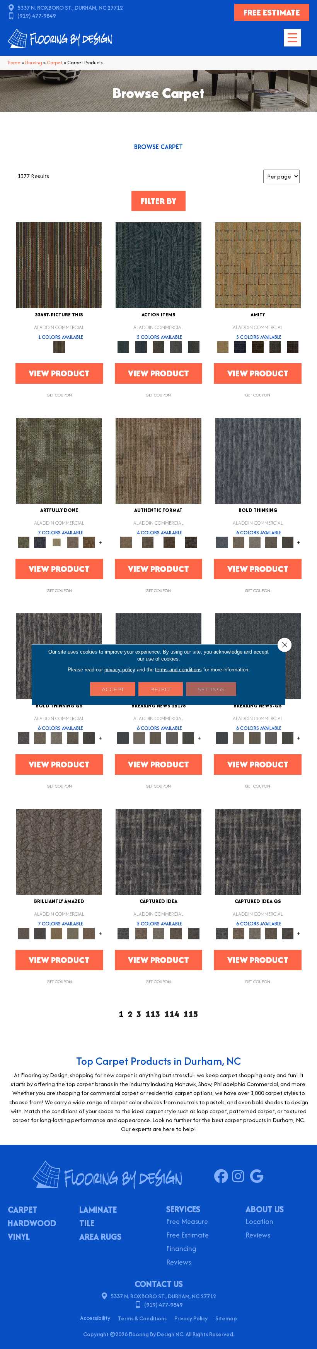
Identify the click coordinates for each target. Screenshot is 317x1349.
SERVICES (183, 1209)
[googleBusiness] (258, 1177)
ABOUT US (264, 1209)
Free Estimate (187, 1235)
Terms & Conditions (142, 1318)
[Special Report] (155, 737)
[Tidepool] (158, 264)
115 (190, 1014)
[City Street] (193, 346)
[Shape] (258, 460)
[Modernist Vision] (56, 542)
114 (171, 1014)
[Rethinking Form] (169, 542)
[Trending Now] (139, 737)
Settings (211, 689)
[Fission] (271, 542)
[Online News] (123, 737)
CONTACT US (159, 1284)
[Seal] (288, 542)
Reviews (178, 1262)
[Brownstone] (158, 346)
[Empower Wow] (73, 933)
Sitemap (226, 1318)
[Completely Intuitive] (56, 933)
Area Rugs (100, 1237)
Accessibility (95, 1318)
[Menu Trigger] (292, 37)
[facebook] (223, 1177)
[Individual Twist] (147, 542)
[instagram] (240, 1177)
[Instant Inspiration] (89, 933)
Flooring (33, 62)
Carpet (55, 62)
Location (259, 1222)
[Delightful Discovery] (59, 460)
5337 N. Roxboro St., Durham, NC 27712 (70, 7)
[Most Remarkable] (40, 542)
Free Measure (187, 1222)
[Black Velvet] (292, 346)
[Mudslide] (59, 264)
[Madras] (258, 264)
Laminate (98, 1210)
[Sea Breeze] (240, 346)
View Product (59, 373)
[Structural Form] (191, 542)
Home (14, 62)
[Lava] (255, 542)
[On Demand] (188, 737)
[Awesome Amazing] (73, 542)
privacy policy (119, 670)
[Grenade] (238, 542)
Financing (181, 1249)
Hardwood (32, 1224)
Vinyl (19, 1237)
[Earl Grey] (176, 346)
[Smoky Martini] (275, 346)
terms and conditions (178, 670)
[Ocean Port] (140, 346)
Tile (86, 1224)
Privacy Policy (191, 1318)
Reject (160, 689)
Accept (113, 689)
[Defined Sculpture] (158, 460)
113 (152, 1014)
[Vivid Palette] (89, 542)
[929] (140, 933)
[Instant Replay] (172, 737)
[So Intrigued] (59, 851)
